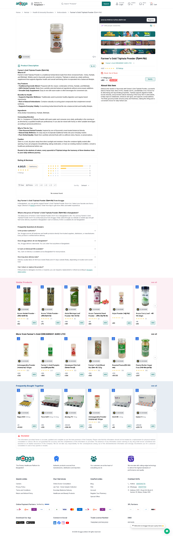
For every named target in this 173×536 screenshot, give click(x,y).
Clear (22, 185)
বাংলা (94, 66)
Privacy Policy (20, 487)
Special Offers (95, 496)
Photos (30, 185)
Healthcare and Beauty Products (64, 493)
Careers (18, 484)
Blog (92, 484)
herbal (32, 205)
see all (154, 282)
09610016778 (140, 484)
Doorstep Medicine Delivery (62, 490)
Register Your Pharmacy (98, 493)
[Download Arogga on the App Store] (30, 522)
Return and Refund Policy (24, 493)
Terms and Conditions (23, 490)
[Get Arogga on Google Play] (20, 522)
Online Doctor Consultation (62, 484)
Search (106, 4)
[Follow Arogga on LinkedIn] (54, 522)
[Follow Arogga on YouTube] (67, 522)
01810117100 (142, 487)
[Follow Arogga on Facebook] (58, 522)
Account (93, 490)
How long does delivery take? (28, 257)
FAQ (92, 487)
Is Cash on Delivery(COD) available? (30, 249)
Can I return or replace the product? (31, 267)
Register (151, 20)
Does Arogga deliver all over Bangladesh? (32, 241)
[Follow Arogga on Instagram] (63, 522)
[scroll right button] (155, 306)
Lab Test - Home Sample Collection (65, 487)
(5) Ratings (119, 68)
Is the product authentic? (27, 230)
